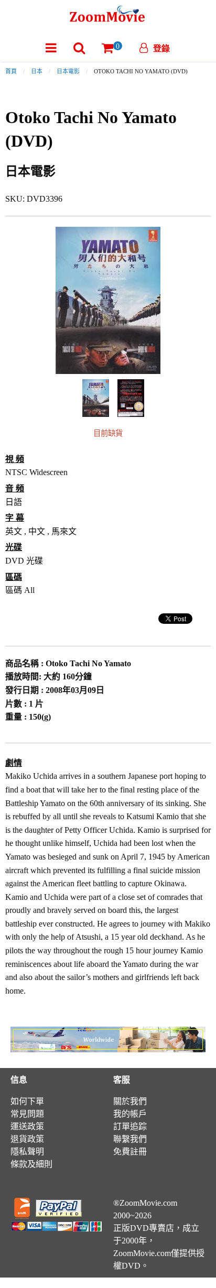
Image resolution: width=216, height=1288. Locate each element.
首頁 (11, 71)
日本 (36, 71)
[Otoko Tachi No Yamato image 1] (95, 398)
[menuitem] (51, 48)
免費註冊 (130, 1151)
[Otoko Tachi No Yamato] (95, 397)
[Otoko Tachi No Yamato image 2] (130, 398)
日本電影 (68, 71)
